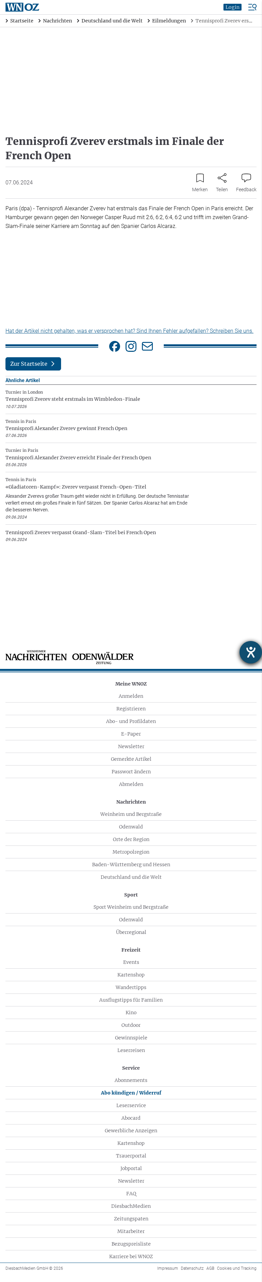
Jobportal (131, 1168)
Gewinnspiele (131, 1038)
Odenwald (131, 827)
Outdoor (131, 1025)
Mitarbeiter (131, 1231)
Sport (131, 895)
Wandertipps (131, 987)
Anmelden (131, 696)
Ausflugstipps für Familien (131, 1000)
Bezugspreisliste (131, 1244)
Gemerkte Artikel (131, 759)
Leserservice (131, 1105)
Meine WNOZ (131, 684)
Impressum (167, 1268)
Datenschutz (192, 1268)
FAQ (131, 1193)
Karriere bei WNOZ (131, 1256)
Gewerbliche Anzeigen (131, 1131)
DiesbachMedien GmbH (34, 1268)
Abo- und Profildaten (131, 721)
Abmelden (131, 784)
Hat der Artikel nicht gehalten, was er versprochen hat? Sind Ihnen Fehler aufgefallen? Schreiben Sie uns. (129, 331)
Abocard (131, 1118)
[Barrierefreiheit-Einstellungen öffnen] (250, 652)
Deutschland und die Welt (131, 877)
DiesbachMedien (131, 1206)
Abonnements (131, 1080)
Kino (131, 1012)
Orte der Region (131, 839)
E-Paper (131, 734)
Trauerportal (131, 1156)
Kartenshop (131, 975)
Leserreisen (131, 1050)
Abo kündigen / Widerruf (131, 1093)
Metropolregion (131, 852)
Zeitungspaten (131, 1219)
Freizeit (131, 950)
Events (131, 962)
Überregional (131, 932)
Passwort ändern (131, 772)
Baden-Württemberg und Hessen (131, 864)
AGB (210, 1268)
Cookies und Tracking (237, 1268)
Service (131, 1068)
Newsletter (131, 746)
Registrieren (131, 709)
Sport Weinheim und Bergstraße (131, 907)
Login (232, 7)
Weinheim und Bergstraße (131, 814)
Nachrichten (131, 802)
